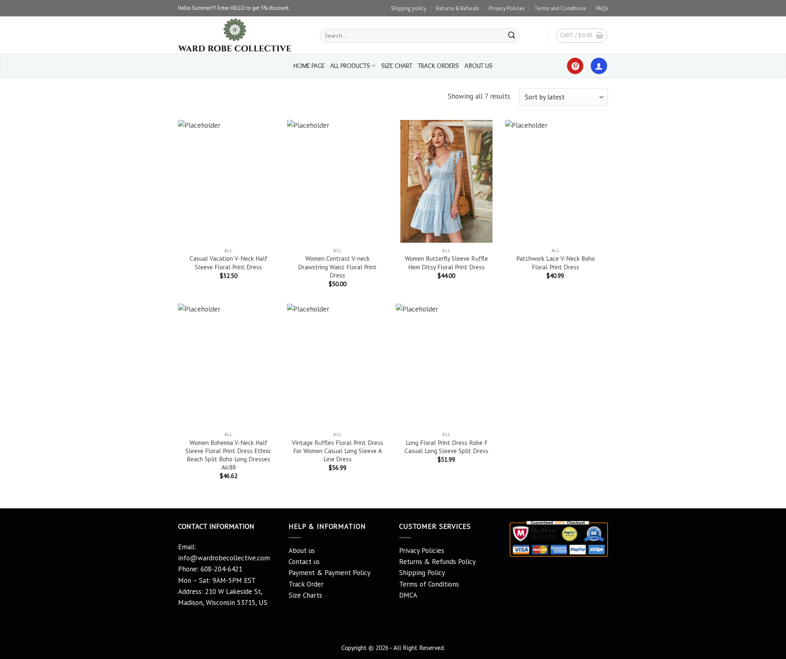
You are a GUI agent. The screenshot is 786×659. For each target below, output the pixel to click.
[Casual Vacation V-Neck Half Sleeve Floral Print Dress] (228, 181)
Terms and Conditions (560, 8)
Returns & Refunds (457, 8)
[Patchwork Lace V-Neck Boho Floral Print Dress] (555, 181)
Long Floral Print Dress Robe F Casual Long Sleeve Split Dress (446, 446)
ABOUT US (478, 66)
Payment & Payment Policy (329, 572)
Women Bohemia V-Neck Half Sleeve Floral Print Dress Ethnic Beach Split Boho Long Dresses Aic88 (228, 454)
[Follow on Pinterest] (575, 66)
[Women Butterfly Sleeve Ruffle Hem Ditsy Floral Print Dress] (446, 181)
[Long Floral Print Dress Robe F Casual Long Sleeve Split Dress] (446, 365)
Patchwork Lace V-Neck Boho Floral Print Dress (555, 262)
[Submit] (511, 35)
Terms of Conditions (429, 584)
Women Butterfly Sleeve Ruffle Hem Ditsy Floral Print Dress (446, 262)
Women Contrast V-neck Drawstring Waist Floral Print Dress (337, 266)
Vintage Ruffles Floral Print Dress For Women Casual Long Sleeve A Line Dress (337, 450)
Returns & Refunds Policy (437, 561)
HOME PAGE (309, 66)
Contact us (304, 561)
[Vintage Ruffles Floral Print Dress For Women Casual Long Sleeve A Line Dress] (337, 365)
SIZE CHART (396, 66)
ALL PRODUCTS (350, 66)
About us (302, 550)
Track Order (306, 584)
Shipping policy (408, 8)
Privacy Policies (507, 8)
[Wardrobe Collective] (242, 35)
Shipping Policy (422, 572)
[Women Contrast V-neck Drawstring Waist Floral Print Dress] (337, 181)
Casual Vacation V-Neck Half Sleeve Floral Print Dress (228, 262)
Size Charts (305, 595)
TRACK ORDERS (438, 66)
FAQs (602, 8)
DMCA (408, 595)
